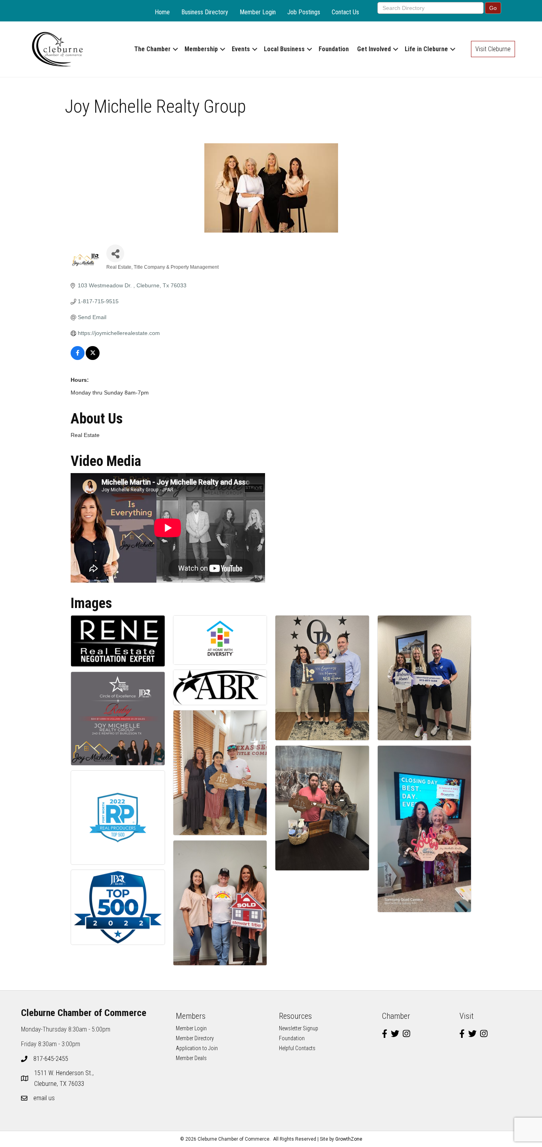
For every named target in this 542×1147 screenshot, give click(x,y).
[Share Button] (115, 253)
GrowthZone (348, 1139)
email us (44, 1098)
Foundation (334, 49)
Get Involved (374, 49)
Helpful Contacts (297, 1048)
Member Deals (191, 1058)
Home (162, 12)
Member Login (258, 12)
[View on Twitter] (93, 358)
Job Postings (303, 12)
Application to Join (197, 1048)
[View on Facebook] (78, 358)
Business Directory (204, 12)
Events (241, 49)
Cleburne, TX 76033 (64, 1078)
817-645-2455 (50, 1058)
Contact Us (345, 12)
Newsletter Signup (298, 1028)
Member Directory (195, 1038)
